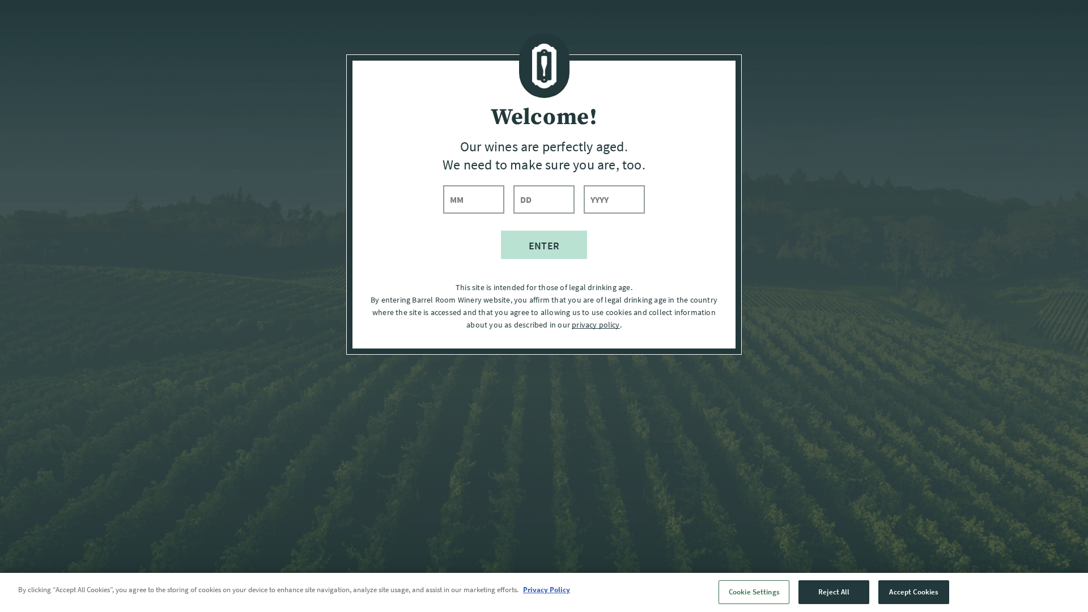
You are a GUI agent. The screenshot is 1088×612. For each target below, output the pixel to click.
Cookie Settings (754, 592)
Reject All (833, 592)
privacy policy (595, 325)
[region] (544, 592)
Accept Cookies (913, 592)
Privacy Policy (546, 589)
